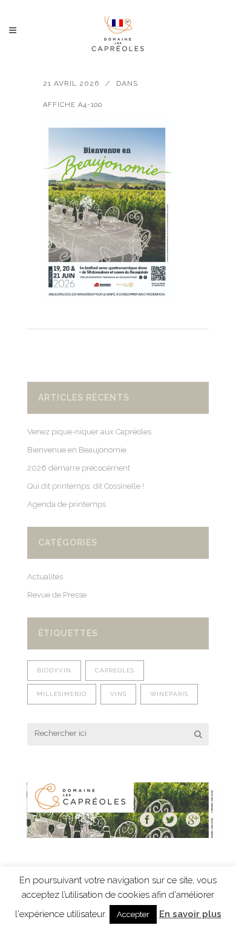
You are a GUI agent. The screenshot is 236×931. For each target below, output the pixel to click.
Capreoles (114, 670)
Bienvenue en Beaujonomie (76, 449)
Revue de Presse (57, 594)
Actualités (45, 576)
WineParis (169, 694)
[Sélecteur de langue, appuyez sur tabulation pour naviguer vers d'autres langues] (121, 22)
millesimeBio (62, 694)
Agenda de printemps (66, 504)
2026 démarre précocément (78, 467)
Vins (118, 694)
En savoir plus (190, 914)
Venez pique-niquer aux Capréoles (89, 431)
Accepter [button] (133, 914)
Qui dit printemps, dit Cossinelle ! (85, 486)
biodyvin (54, 670)
